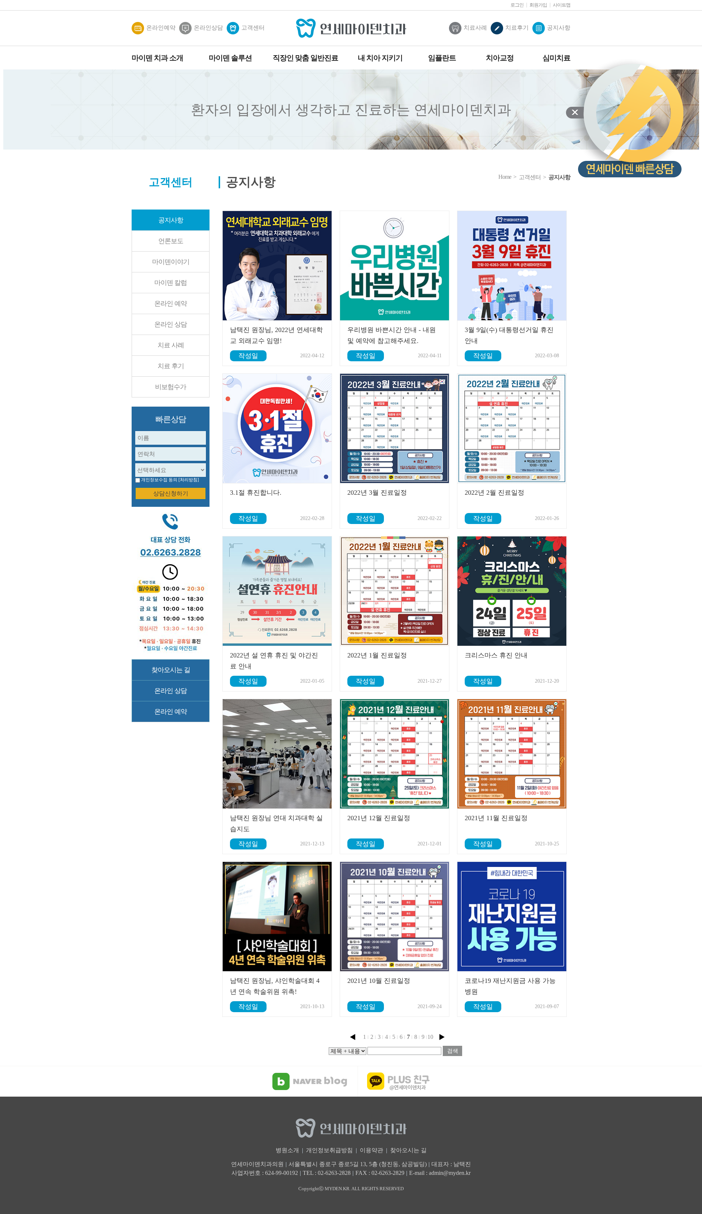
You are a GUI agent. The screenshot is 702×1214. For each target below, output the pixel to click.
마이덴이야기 (170, 261)
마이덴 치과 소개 (157, 58)
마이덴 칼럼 (170, 282)
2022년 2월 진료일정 (494, 492)
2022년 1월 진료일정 (377, 655)
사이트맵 (561, 5)
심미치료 (556, 58)
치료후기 (517, 27)
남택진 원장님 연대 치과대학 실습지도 (276, 823)
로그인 (517, 5)
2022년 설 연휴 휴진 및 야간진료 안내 (274, 661)
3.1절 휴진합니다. (256, 492)
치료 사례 (171, 345)
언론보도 (170, 241)
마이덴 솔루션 (230, 58)
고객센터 (253, 27)
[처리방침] (188, 479)
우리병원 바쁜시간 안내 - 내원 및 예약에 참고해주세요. (391, 335)
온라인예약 (161, 27)
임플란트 (442, 58)
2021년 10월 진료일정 (378, 980)
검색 (452, 1051)
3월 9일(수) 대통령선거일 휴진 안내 (509, 335)
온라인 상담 (170, 324)
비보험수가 (170, 387)
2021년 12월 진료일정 (378, 818)
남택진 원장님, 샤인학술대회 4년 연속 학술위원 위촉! (275, 986)
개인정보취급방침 (329, 1150)
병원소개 (287, 1150)
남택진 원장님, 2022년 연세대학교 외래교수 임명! (276, 335)
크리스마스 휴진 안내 (496, 655)
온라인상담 (208, 27)
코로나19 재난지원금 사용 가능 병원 (510, 986)
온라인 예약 (170, 303)
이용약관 (371, 1150)
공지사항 (558, 27)
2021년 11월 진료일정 (496, 818)
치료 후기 (171, 366)
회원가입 (538, 5)
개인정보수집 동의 (159, 479)
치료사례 (475, 27)
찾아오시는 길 (170, 670)
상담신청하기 (170, 493)
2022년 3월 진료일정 (377, 492)
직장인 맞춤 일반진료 (305, 58)
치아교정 (500, 58)
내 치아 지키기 (380, 58)
